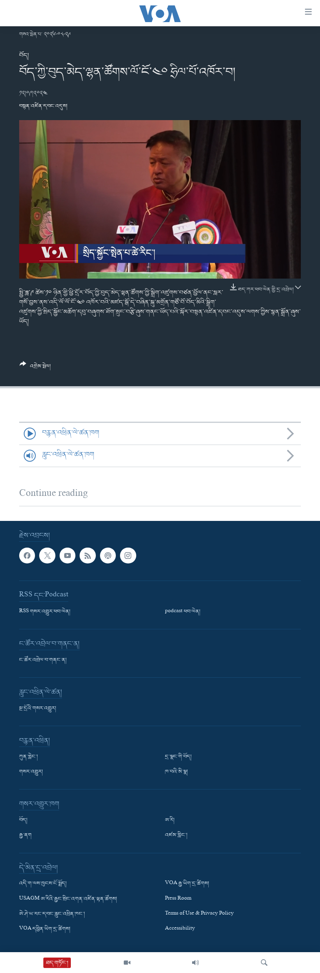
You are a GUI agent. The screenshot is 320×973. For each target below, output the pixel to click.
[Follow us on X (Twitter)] (47, 555)
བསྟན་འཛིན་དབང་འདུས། (43, 106)
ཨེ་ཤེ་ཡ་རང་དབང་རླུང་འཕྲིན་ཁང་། (52, 914)
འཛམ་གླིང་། (176, 835)
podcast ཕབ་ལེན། (182, 612)
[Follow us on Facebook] (27, 555)
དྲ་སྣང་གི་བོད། (178, 757)
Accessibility (180, 929)
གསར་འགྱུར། (31, 772)
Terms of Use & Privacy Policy (199, 914)
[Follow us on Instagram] (128, 555)
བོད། (24, 55)
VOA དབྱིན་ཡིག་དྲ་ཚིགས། (44, 929)
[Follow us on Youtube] (67, 555)
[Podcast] (108, 555)
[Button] (35, 368)
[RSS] (87, 555)
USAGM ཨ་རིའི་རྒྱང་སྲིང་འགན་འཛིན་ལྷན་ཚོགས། (68, 899)
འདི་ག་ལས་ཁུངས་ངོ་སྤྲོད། (43, 884)
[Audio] (195, 962)
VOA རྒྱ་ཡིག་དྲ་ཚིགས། (187, 884)
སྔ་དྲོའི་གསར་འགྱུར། (37, 708)
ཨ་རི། (170, 820)
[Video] (127, 962)
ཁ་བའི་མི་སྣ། (176, 772)
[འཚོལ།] (264, 962)
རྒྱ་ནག (25, 835)
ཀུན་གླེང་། (28, 757)
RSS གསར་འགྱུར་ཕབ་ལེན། (44, 612)
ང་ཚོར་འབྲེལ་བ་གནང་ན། (43, 660)
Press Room (178, 899)
